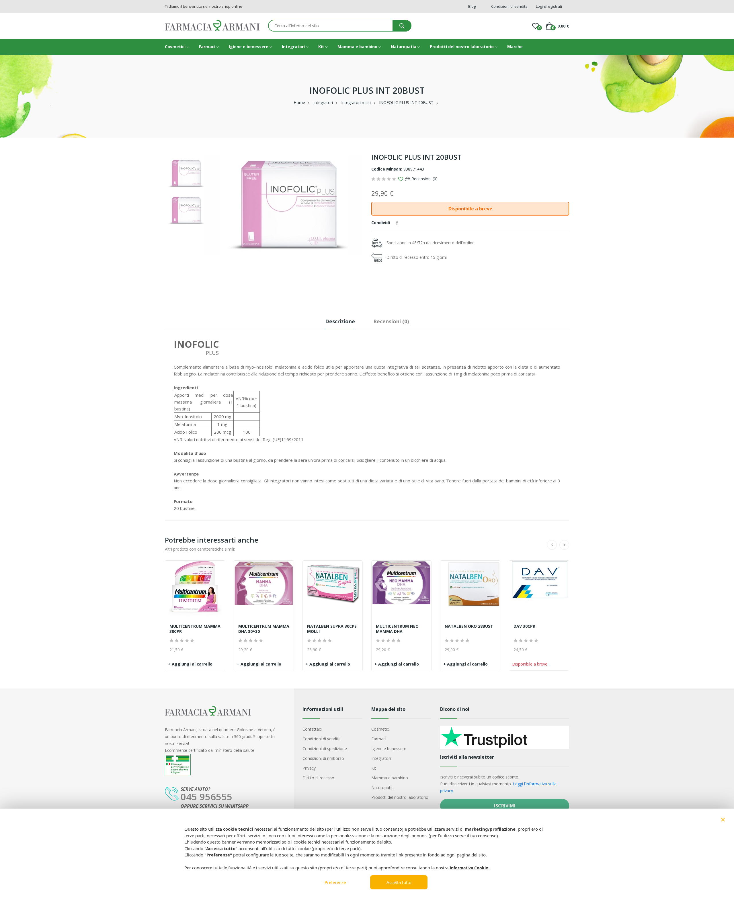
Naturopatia (404, 46)
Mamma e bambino (357, 46)
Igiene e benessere (249, 46)
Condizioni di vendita (321, 739)
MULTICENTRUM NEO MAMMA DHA (397, 629)
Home (299, 102)
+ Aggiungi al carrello (190, 664)
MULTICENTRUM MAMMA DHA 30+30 (263, 629)
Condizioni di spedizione (324, 748)
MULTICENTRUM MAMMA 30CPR (194, 629)
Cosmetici (176, 46)
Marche (515, 46)
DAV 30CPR (524, 626)
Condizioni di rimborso (323, 758)
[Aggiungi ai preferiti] (400, 179)
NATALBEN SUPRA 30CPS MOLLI (332, 629)
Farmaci (207, 46)
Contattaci (312, 729)
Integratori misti (356, 102)
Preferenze (335, 882)
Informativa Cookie (469, 867)
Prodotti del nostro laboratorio (462, 46)
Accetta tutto (398, 882)
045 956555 (206, 796)
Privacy (309, 768)
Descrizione (340, 321)
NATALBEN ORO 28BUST (469, 626)
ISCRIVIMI (505, 806)
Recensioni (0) (424, 178)
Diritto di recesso (318, 777)
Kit (321, 46)
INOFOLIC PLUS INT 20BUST (406, 102)
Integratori (294, 46)
